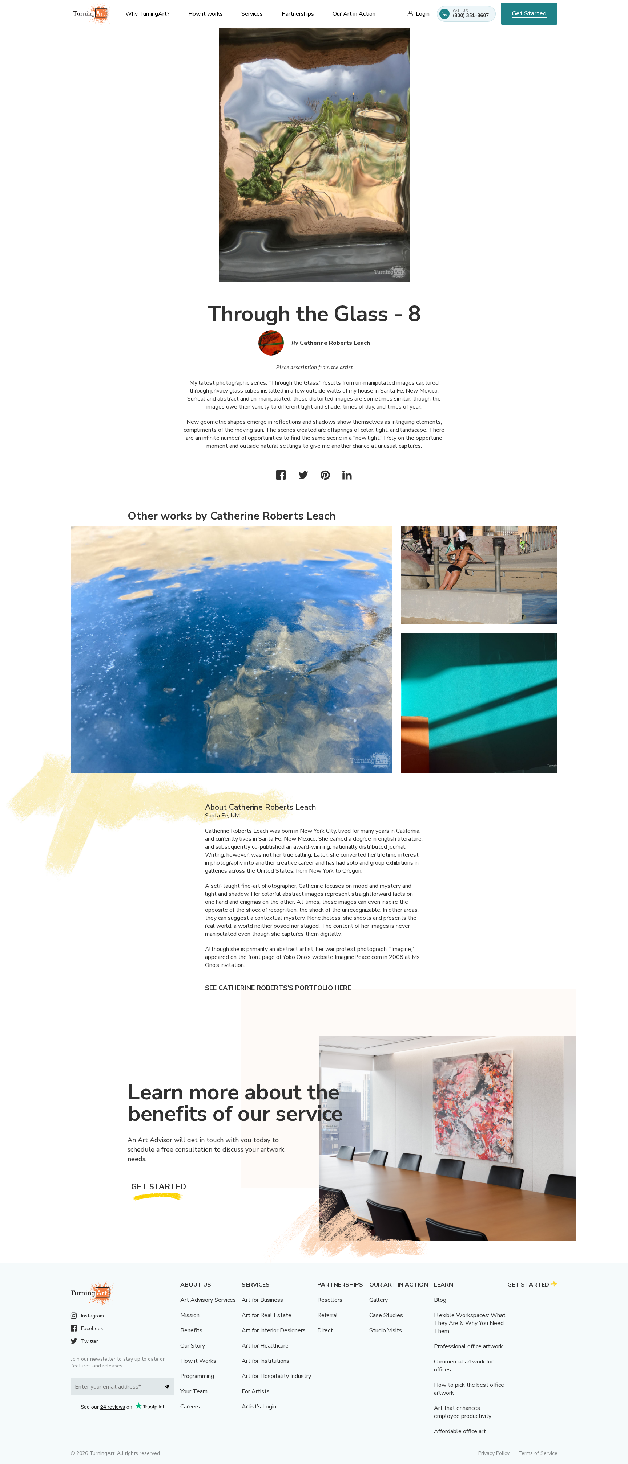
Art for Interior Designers (274, 1330)
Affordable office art (460, 1431)
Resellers (329, 1300)
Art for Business (262, 1300)
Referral (327, 1315)
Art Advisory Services (208, 1300)
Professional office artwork (468, 1346)
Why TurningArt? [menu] (147, 14)
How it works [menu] (205, 14)
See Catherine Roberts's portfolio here (278, 988)
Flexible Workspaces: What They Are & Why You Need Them (470, 1323)
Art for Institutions (265, 1361)
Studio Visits (385, 1330)
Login (423, 14)
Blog (440, 1300)
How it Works (198, 1361)
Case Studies (386, 1315)
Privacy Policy (494, 1453)
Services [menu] (252, 14)
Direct (325, 1330)
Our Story (192, 1346)
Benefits (191, 1330)
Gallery (378, 1300)
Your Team (194, 1391)
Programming (197, 1376)
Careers (190, 1407)
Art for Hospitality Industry (276, 1376)
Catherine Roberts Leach (335, 343)
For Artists (256, 1391)
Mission (190, 1315)
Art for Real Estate (266, 1315)
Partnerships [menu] (298, 14)
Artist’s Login (259, 1407)
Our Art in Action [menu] (354, 14)
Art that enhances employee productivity (462, 1412)
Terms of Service (537, 1453)
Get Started (529, 13)
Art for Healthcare (265, 1346)
